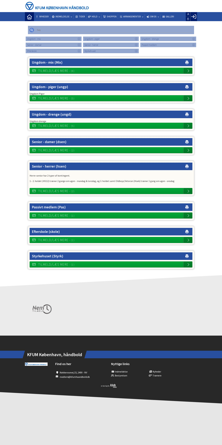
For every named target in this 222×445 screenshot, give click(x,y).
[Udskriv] (187, 61)
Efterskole (32, 50)
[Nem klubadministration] (109, 386)
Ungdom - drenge (150, 38)
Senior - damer (34, 44)
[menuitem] (29, 16)
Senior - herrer (91, 44)
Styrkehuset (90, 50)
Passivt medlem (149, 44)
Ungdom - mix (34, 38)
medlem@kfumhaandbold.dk (75, 376)
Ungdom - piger (92, 38)
